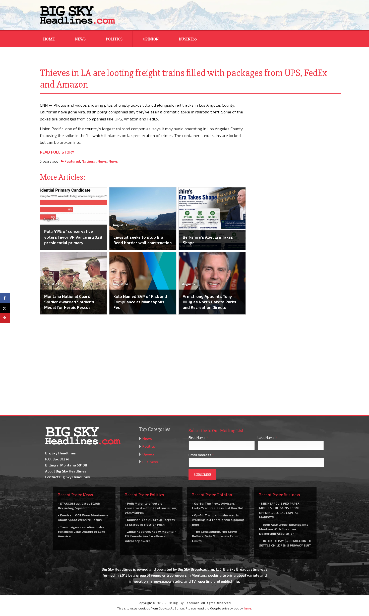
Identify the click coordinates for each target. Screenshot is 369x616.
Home (49, 39)
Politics (114, 39)
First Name (198, 437)
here (247, 608)
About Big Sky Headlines (65, 471)
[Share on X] (5, 308)
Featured (72, 161)
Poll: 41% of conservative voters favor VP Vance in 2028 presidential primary (73, 237)
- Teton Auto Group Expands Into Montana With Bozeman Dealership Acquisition (284, 528)
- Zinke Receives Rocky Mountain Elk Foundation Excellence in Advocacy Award (150, 535)
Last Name (267, 437)
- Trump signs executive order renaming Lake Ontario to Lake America (81, 531)
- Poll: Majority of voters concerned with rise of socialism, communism (151, 507)
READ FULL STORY (57, 152)
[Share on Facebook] (5, 298)
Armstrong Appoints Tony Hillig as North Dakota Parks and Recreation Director (209, 302)
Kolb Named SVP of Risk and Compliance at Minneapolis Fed (140, 302)
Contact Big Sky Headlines (67, 477)
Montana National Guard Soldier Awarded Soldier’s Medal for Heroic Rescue (69, 302)
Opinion (151, 39)
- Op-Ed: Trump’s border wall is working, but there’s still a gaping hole (218, 519)
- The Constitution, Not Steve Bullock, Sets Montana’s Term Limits (214, 535)
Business (188, 39)
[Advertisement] (297, 133)
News (80, 39)
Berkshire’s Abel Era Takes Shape (208, 240)
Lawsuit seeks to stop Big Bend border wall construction (142, 240)
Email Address (201, 455)
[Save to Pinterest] (5, 318)
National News (94, 161)
